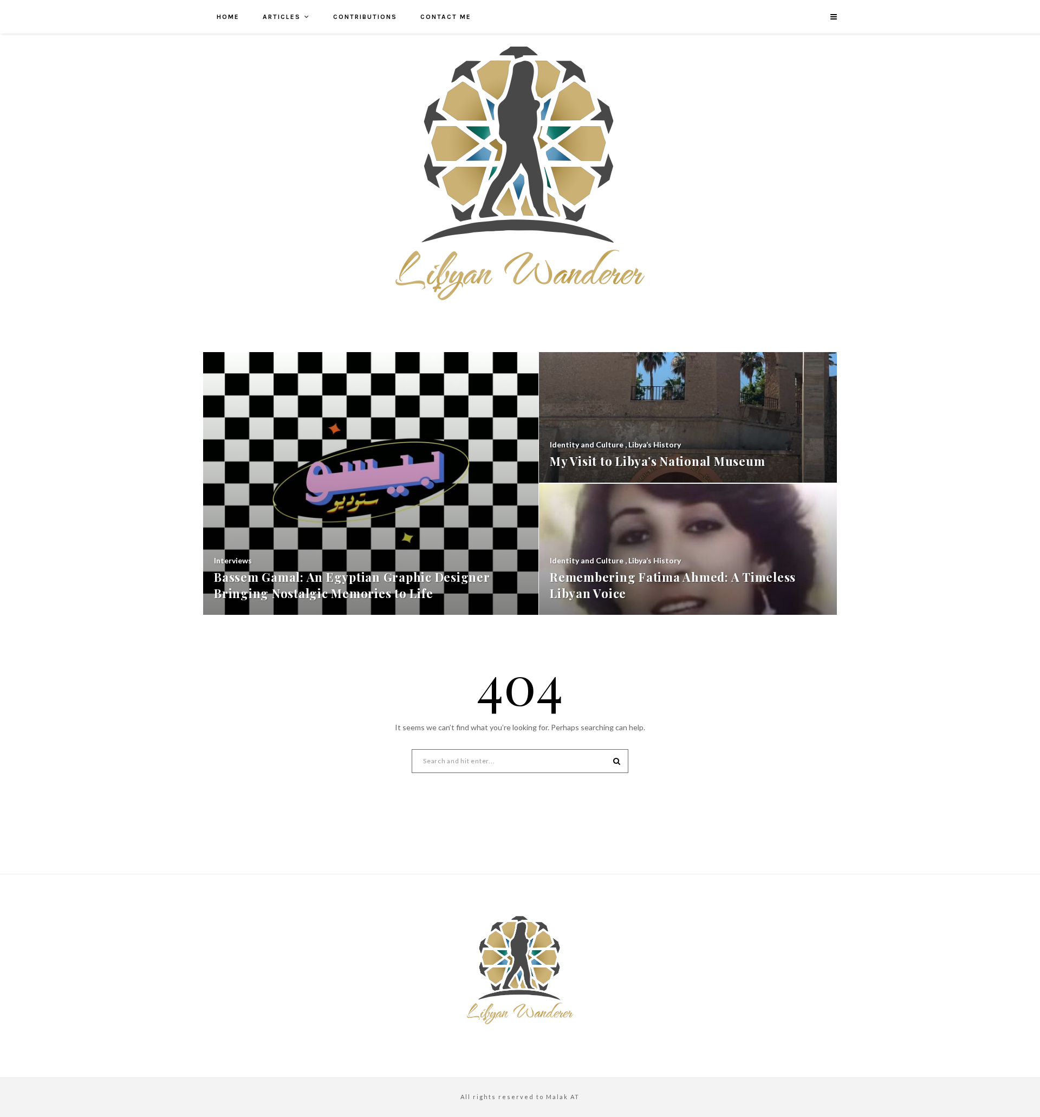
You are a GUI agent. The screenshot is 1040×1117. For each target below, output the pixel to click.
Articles (282, 17)
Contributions (365, 17)
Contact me (445, 17)
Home (228, 17)
